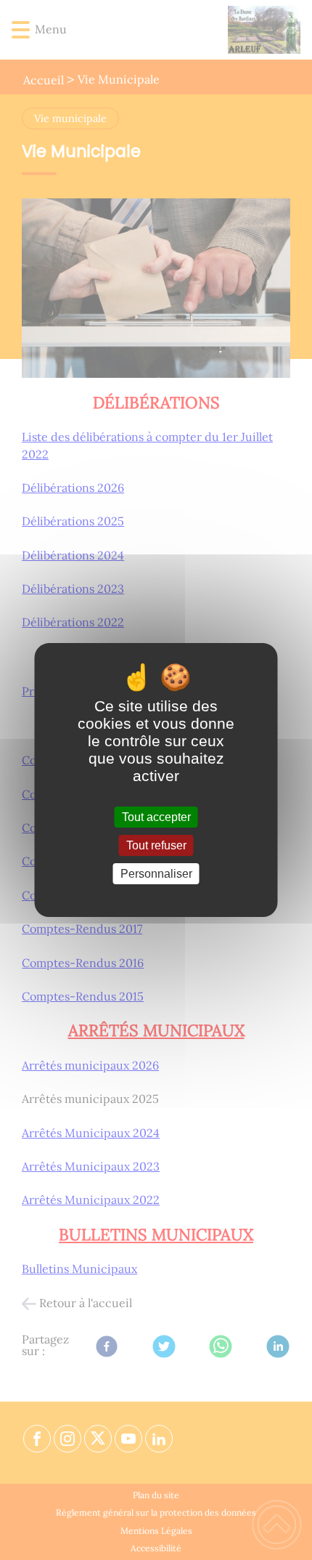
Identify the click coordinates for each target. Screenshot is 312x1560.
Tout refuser (156, 845)
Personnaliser (156, 874)
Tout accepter (156, 817)
